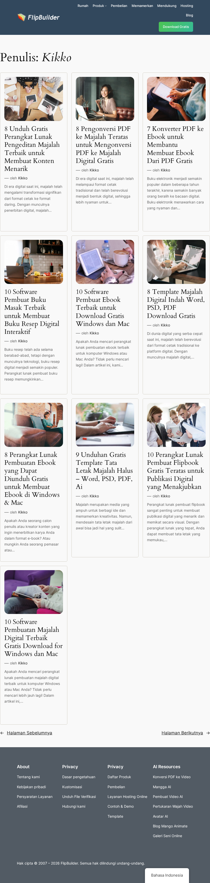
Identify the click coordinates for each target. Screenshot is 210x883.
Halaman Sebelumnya (26, 732)
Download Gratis (176, 27)
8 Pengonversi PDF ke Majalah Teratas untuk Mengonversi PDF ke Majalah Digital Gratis (103, 145)
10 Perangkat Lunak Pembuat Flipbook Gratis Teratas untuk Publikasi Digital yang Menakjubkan (175, 471)
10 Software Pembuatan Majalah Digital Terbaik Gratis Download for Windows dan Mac (33, 638)
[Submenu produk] (106, 6)
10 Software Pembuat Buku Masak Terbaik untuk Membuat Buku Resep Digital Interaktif (31, 312)
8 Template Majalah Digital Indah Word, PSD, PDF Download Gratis (176, 304)
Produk (98, 6)
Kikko (22, 178)
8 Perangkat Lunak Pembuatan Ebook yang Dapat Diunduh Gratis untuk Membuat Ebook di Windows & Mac (32, 479)
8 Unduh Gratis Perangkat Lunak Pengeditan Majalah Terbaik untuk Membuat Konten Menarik (32, 149)
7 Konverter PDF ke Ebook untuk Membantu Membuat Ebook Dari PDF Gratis (175, 145)
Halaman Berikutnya (186, 732)
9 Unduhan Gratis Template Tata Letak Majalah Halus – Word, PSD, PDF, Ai (104, 471)
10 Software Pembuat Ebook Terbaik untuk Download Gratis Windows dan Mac (103, 308)
